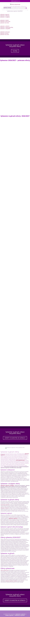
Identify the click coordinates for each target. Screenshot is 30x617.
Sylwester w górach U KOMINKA (9, 234)
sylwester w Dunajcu (5, 32)
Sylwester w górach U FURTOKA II (9, 298)
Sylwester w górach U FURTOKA (9, 67)
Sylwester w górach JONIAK (7, 98)
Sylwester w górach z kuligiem (7, 485)
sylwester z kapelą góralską (6, 27)
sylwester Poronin (4, 33)
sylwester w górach (4, 14)
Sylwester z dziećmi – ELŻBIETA (8, 331)
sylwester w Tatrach (4, 15)
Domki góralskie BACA (6, 201)
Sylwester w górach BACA (7, 282)
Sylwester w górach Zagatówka (8, 315)
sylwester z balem (4, 20)
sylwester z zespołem (5, 28)
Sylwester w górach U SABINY (8, 217)
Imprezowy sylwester (5, 504)
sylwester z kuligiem (5, 17)
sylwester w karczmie (5, 21)
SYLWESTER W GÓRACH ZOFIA (8, 155)
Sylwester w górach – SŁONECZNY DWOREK (11, 347)
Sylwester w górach (20, 614)
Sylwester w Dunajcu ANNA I (8, 250)
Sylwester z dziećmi (5, 508)
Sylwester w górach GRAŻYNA (8, 139)
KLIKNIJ (15, 51)
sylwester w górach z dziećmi (11, 581)
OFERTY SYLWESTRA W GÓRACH (15, 438)
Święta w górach (9, 615)
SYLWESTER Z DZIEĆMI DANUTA (9, 395)
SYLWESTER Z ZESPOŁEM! (7, 83)
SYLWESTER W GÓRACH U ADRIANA (10, 363)
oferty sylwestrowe (5, 570)
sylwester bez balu (4, 22)
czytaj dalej (4, 75)
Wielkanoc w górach (20, 615)
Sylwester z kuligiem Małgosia (8, 412)
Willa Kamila (4, 186)
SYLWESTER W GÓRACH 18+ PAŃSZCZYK (11, 379)
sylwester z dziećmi (4, 26)
